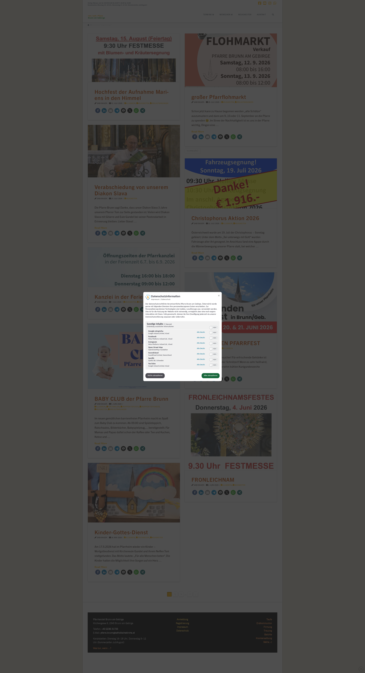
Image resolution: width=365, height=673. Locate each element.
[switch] (213, 327)
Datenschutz (165, 299)
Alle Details (201, 332)
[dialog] (182, 336)
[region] (182, 345)
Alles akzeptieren (210, 375)
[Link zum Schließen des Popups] (219, 295)
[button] (211, 327)
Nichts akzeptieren (155, 375)
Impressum (155, 299)
